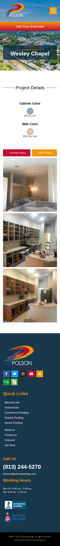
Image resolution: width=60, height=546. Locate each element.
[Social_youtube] (31, 374)
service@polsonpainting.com (19, 474)
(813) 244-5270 (22, 467)
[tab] (16, 152)
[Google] (39, 374)
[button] (53, 11)
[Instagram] (23, 374)
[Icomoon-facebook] (6, 374)
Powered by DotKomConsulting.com (30, 540)
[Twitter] (14, 374)
